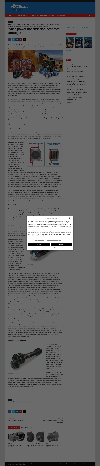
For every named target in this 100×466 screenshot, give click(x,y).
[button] (70, 218)
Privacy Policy (54, 247)
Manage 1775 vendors (39, 240)
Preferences (61, 244)
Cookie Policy (45, 247)
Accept (39, 244)
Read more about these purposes (54, 240)
